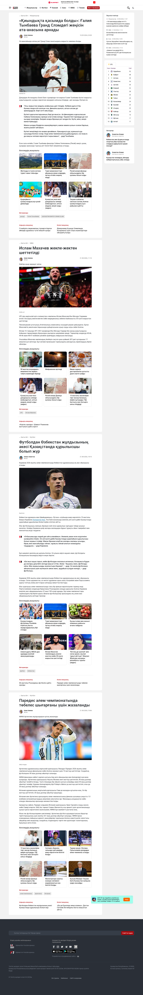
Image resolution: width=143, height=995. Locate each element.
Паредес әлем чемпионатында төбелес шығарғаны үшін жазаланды (72, 684)
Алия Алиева (28, 35)
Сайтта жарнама (75, 978)
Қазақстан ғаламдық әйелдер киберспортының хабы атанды (117, 159)
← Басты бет (23, 16)
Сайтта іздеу (127, 933)
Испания (47, 893)
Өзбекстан (31, 671)
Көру (126, 899)
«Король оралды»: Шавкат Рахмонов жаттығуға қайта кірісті (33, 426)
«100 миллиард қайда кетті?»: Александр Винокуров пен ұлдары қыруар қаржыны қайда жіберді (118, 24)
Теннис (82, 8)
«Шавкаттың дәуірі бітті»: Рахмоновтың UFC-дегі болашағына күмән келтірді (118, 53)
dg (78, 956)
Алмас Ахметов (29, 457)
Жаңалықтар (32, 8)
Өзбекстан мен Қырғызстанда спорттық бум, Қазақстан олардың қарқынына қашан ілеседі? (117, 143)
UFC (21, 412)
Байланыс (64, 978)
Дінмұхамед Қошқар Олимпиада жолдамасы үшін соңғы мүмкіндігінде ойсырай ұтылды (72, 230)
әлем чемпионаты (26, 893)
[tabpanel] (119, 95)
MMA (73, 8)
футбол (22, 671)
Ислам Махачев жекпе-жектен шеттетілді (116, 34)
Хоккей (55, 8)
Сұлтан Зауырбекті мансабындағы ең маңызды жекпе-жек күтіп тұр (119, 43)
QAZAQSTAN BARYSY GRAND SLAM (53, 216)
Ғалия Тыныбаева (33, 216)
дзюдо (22, 216)
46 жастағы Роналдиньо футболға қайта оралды (35, 684)
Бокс (64, 8)
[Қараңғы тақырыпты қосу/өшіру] (133, 8)
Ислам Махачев (31, 412)
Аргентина (38, 893)
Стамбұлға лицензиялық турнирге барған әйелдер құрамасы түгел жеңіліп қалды (35, 229)
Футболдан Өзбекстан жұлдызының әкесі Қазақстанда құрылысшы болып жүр (35, 907)
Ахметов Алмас (118, 134)
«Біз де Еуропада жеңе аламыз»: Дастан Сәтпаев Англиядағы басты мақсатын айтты (73, 908)
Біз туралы (55, 978)
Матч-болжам (93, 8)
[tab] (111, 64)
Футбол (45, 8)
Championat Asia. (39, 520)
